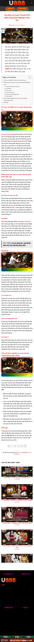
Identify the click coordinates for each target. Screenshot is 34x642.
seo (24, 25)
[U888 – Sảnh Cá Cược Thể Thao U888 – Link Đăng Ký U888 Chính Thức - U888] (17, 3)
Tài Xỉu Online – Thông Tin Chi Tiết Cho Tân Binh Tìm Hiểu (17, 486)
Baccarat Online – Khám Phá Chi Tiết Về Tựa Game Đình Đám (17, 532)
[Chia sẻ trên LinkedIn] (25, 446)
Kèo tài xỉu (9, 90)
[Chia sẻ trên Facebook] (12, 446)
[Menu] (31, 3)
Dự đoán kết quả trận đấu (12, 86)
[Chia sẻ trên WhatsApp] (8, 446)
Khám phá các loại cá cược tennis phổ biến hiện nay (17, 83)
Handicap (8, 88)
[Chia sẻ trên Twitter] (15, 446)
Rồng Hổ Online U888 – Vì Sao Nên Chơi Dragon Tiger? (17, 556)
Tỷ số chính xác (10, 92)
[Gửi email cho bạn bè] (18, 446)
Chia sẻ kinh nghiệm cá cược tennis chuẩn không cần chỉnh (15, 99)
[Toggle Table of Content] (29, 77)
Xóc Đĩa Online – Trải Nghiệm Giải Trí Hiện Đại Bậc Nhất (17, 509)
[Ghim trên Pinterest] (21, 446)
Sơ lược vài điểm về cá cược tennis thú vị (15, 80)
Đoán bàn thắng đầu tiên (12, 94)
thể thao (20, 452)
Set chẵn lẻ (9, 96)
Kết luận (6, 102)
